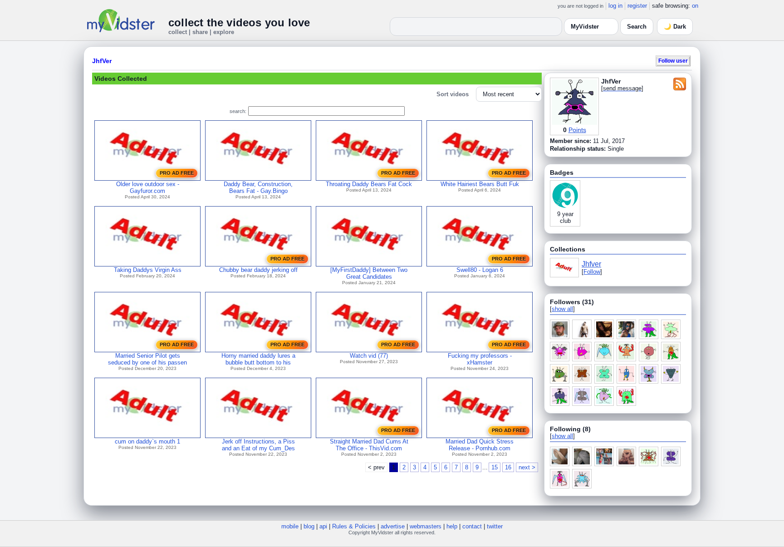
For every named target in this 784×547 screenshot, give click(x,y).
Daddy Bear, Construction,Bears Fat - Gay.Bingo (258, 187)
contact (472, 526)
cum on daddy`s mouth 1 (147, 441)
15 (494, 467)
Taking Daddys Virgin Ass (147, 269)
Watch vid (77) (369, 355)
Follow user (673, 61)
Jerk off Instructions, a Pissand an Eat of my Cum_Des (258, 445)
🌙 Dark (675, 26)
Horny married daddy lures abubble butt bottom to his (258, 359)
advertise (393, 526)
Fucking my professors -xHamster (480, 359)
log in (615, 5)
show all (562, 309)
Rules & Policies (354, 526)
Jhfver (591, 264)
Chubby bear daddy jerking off (258, 269)
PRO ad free (177, 173)
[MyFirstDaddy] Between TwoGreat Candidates (368, 273)
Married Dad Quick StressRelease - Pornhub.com (480, 445)
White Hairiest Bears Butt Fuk (480, 184)
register (637, 5)
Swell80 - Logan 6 (479, 269)
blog (309, 526)
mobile (290, 526)
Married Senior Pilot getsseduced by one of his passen (147, 359)
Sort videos (452, 94)
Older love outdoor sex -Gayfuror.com (147, 187)
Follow (591, 271)
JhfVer (102, 60)
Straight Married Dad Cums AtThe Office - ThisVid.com (369, 445)
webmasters (425, 526)
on (695, 5)
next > (527, 467)
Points (577, 129)
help (451, 526)
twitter (495, 526)
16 (508, 467)
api (323, 526)
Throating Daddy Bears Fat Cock (369, 184)
